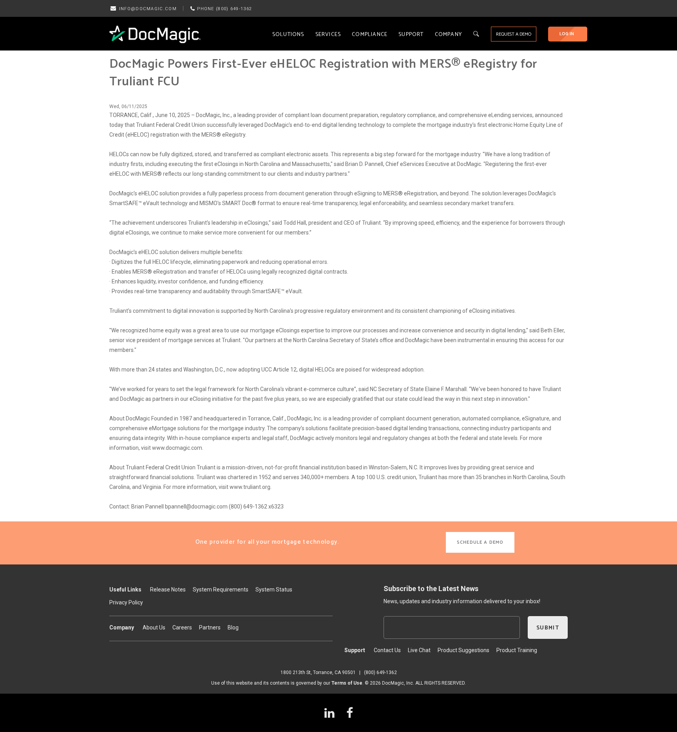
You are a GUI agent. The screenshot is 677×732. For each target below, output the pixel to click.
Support (411, 34)
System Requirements (220, 589)
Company (448, 34)
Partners (210, 627)
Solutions (288, 34)
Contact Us (387, 650)
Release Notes (168, 589)
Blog (233, 627)
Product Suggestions (463, 650)
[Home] (155, 34)
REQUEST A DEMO (513, 34)
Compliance (369, 34)
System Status (273, 589)
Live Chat (419, 650)
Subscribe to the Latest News (431, 588)
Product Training (516, 650)
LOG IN (566, 34)
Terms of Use (346, 683)
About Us (154, 627)
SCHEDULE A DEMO (480, 542)
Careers (182, 627)
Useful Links (125, 589)
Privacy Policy (126, 602)
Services (328, 34)
